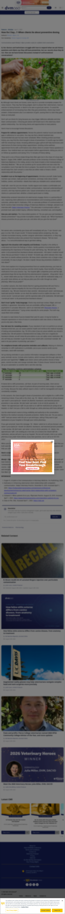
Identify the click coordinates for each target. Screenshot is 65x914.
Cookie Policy (24, 907)
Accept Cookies (45, 910)
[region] (32, 906)
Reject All (57, 910)
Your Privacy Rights (12, 910)
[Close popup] (52, 442)
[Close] (62, 901)
